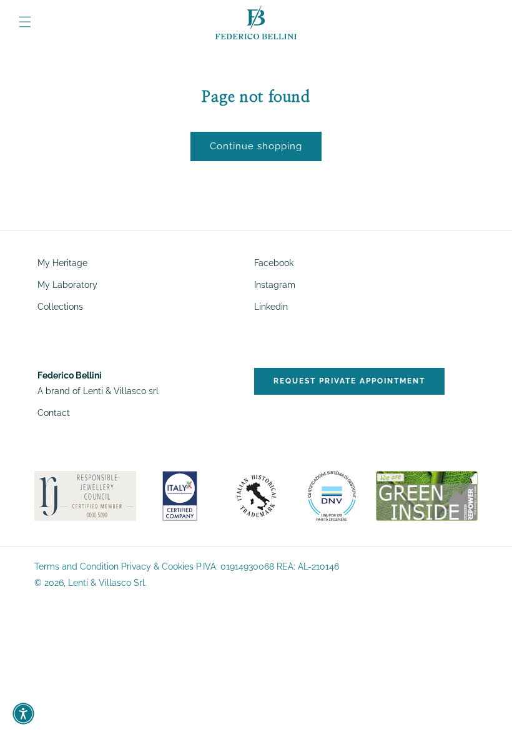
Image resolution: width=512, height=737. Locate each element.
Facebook (273, 263)
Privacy (136, 566)
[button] (25, 22)
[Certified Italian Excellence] (179, 495)
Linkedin (271, 307)
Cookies (178, 566)
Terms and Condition (76, 566)
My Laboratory (67, 285)
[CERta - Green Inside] (427, 495)
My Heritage (62, 263)
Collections (60, 307)
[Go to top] (491, 706)
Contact (53, 413)
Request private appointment (349, 381)
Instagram (274, 285)
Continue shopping (256, 146)
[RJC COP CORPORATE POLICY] (85, 495)
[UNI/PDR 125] (332, 495)
